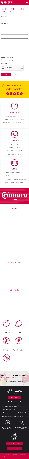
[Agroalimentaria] (18, 343)
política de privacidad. (17, 60)
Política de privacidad (7, 57)
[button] (27, 2)
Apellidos (4, 23)
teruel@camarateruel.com (16, 172)
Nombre (4, 16)
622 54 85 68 (17, 154)
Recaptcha (4, 63)
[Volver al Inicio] (6, 2)
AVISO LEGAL (7, 454)
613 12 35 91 (23, 413)
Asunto (3, 43)
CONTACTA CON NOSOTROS (8, 377)
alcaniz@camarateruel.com (16, 176)
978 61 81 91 (16, 144)
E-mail (3, 30)
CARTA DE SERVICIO (14, 443)
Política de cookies (8, 456)
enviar (6, 74)
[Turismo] (18, 326)
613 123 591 (19, 151)
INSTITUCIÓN (14, 397)
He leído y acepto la (12, 60)
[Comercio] (6, 326)
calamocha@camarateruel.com (17, 182)
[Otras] (6, 360)
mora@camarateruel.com (19, 179)
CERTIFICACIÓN (14, 448)
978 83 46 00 (17, 147)
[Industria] (6, 343)
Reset (16, 74)
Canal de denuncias (21, 456)
